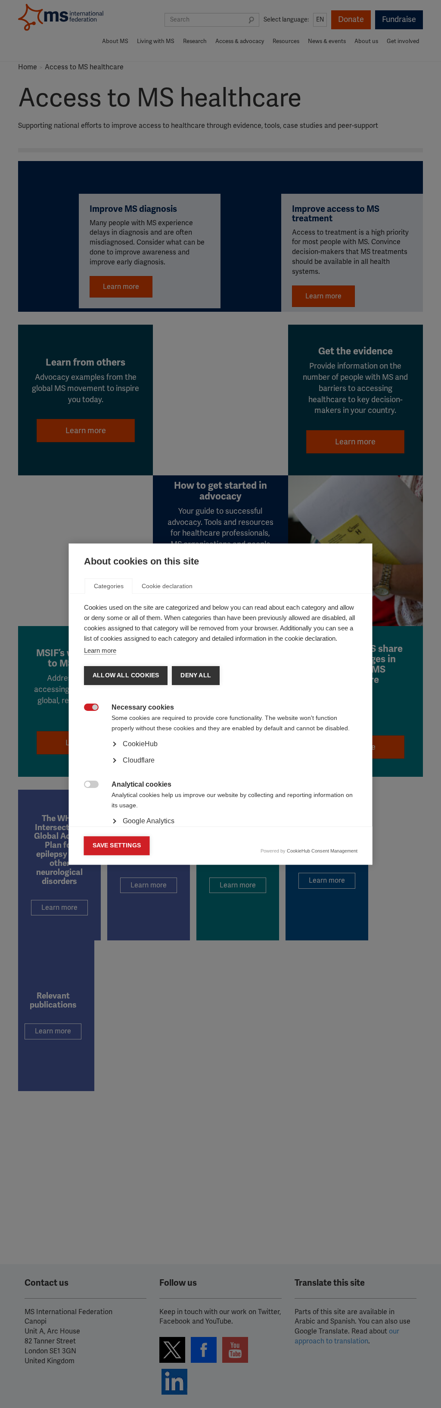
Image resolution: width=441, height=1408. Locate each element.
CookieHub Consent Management (322, 850)
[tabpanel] (220, 767)
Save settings (117, 845)
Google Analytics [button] (148, 821)
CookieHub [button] (140, 743)
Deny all (195, 675)
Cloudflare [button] (139, 760)
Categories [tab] (109, 586)
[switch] (87, 708)
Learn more (100, 650)
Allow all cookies (126, 675)
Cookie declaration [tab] (167, 586)
